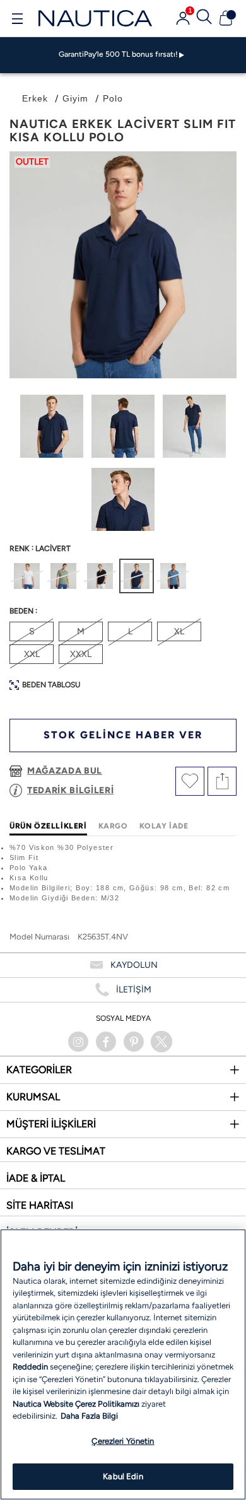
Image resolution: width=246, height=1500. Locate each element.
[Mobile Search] (204, 18)
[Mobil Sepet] (225, 18)
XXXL (80, 654)
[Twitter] (161, 1041)
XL (179, 631)
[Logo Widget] (95, 18)
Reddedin (30, 1366)
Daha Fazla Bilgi (89, 1416)
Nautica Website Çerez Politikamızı (77, 1404)
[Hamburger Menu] (17, 20)
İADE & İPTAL (35, 1178)
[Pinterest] (133, 1041)
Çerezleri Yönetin (122, 1441)
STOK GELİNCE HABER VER (123, 735)
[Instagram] (78, 1041)
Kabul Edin (123, 1476)
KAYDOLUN (134, 965)
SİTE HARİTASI (39, 1205)
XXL (32, 654)
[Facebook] (106, 1041)
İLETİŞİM (133, 989)
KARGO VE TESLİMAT (55, 1151)
